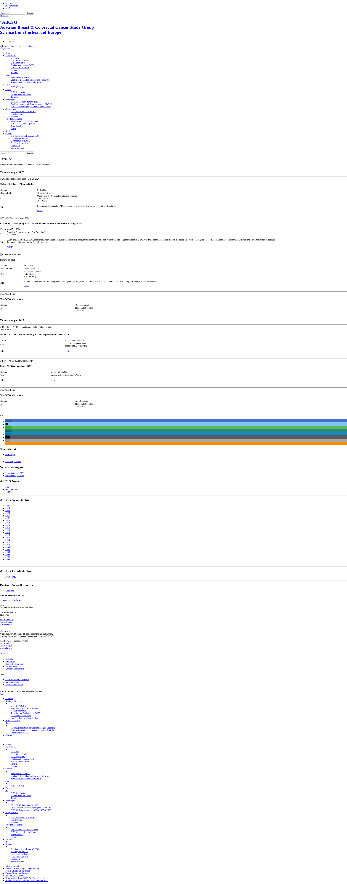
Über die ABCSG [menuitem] (18, 706)
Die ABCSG (10, 55)
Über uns (15, 58)
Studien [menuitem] (8, 770)
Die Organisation (18, 63)
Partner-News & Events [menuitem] (21, 795)
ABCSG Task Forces (20, 67)
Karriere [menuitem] (14, 766)
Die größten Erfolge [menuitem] (19, 754)
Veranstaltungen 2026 (14, 473)
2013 (7, 537)
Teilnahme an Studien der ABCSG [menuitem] (26, 713)
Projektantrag (16, 114)
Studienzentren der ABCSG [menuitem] (23, 759)
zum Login (10, 454)
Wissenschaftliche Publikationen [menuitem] (24, 829)
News (7, 85)
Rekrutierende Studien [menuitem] (20, 773)
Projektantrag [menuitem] (16, 820)
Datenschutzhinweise (14, 664)
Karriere (14, 72)
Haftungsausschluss (19, 138)
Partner (14, 70)
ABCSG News (17, 87)
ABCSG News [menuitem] (17, 786)
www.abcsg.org (7, 624)
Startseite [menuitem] (9, 698)
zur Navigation (11, 6)
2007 (7, 549)
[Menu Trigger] (5, 694)
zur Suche (9, 8)
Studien (8, 75)
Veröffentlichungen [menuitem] (13, 826)
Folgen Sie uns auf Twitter (16, 873)
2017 (7, 527)
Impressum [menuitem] (15, 859)
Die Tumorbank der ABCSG (23, 111)
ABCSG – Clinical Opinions (23, 124)
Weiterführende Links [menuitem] (20, 733)
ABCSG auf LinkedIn (15, 876)
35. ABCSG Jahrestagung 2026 (24, 102)
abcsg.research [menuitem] (11, 813)
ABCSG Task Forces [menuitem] (20, 761)
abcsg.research (11, 109)
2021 (7, 518)
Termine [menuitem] (14, 798)
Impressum (15, 145)
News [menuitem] (7, 782)
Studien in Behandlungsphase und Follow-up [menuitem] (30, 776)
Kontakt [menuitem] (14, 822)
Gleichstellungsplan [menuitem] (19, 856)
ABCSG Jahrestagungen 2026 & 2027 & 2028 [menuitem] (31, 810)
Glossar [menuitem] (8, 735)
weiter (40, 210)
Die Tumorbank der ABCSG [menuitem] (23, 817)
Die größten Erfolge (19, 60)
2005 (7, 557)
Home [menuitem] (8, 744)
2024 (7, 510)
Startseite (9, 659)
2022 (7, 515)
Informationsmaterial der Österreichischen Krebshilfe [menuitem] (33, 730)
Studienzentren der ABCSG (23, 65)
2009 (7, 547)
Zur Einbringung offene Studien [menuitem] (24, 718)
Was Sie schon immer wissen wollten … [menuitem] (28, 708)
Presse (13, 128)
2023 (7, 513)
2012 (7, 540)
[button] (8, 421)
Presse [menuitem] (13, 837)
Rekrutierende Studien (20, 77)
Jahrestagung (11, 99)
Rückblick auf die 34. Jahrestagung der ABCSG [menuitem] (31, 808)
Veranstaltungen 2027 (14, 475)
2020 (7, 520)
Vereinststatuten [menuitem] (17, 861)
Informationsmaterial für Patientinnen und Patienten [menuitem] (33, 728)
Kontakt (14, 116)
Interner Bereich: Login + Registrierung (22, 868)
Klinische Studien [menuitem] (13, 702)
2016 (7, 530)
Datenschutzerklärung (20, 141)
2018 (7, 525)
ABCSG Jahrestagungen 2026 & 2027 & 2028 (31, 106)
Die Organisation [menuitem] (18, 756)
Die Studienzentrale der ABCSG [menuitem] (25, 849)
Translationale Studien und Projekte (26, 82)
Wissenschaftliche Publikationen (24, 121)
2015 (7, 532)
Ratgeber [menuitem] (9, 724)
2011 (7, 542)
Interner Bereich (12, 866)
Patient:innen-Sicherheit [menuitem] (21, 715)
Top (1, 694)
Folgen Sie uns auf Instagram (17, 871)
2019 (7, 523)
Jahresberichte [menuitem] (17, 834)
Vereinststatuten (17, 148)
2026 (7, 506)
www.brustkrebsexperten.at (17, 679)
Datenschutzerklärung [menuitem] (20, 854)
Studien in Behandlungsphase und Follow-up (30, 80)
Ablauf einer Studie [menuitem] (19, 711)
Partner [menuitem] (14, 764)
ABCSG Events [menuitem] (18, 793)
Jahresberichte (17, 126)
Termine (14, 97)
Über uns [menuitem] (15, 751)
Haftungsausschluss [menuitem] (19, 851)
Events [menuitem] (8, 789)
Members (4, 15)
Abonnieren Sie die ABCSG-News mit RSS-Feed (26, 880)
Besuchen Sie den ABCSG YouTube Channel (25, 878)
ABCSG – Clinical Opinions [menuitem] (23, 832)
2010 (7, 545)
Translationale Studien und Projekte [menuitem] (26, 778)
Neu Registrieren (13, 461)
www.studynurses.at (14, 684)
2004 (7, 559)
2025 (7, 508)
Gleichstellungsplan (19, 143)
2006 (7, 554)
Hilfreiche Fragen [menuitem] (12, 720)
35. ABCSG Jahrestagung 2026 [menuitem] (24, 805)
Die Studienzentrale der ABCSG (25, 136)
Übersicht (9, 591)
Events (8, 89)
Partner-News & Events (21, 94)
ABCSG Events (18, 92)
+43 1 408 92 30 (7, 619)
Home (8, 53)
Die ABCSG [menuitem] (10, 748)
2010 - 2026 (10, 577)
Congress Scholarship (14, 669)
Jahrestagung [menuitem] (11, 801)
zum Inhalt (10, 3)
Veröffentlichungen (13, 119)
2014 (7, 535)
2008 (7, 552)
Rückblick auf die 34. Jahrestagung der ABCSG (31, 104)
